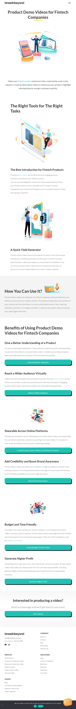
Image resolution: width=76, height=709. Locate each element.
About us (43, 637)
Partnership (44, 646)
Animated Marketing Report (14, 685)
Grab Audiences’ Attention (38, 362)
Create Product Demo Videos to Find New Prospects (38, 450)
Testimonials (44, 649)
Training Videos (9, 673)
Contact (43, 640)
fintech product (24, 81)
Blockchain (43, 664)
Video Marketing (10, 691)
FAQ (41, 643)
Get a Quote (38, 614)
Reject (41, 706)
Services (8, 655)
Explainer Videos (10, 667)
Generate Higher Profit (38, 581)
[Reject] (2, 705)
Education (43, 667)
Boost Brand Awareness (38, 481)
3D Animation (9, 658)
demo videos (22, 175)
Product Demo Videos (12, 670)
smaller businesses (14, 540)
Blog (6, 682)
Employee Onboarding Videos (14, 664)
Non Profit (43, 673)
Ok (35, 706)
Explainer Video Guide (12, 688)
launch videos (58, 379)
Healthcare (43, 670)
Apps (42, 658)
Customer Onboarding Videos (14, 661)
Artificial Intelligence (46, 661)
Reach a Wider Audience (38, 393)
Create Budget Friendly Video (38, 547)
